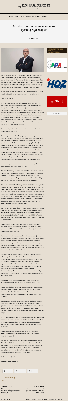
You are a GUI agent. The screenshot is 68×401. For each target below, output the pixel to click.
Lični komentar (52, 399)
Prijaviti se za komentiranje (9, 381)
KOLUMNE (44, 399)
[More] (41, 371)
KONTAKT (60, 399)
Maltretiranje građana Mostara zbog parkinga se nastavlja (10, 391)
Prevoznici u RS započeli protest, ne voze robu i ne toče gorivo (35, 391)
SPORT (39, 399)
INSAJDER (28, 399)
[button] (65, 16)
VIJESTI (34, 399)
